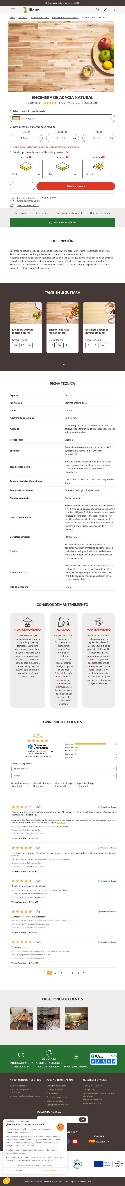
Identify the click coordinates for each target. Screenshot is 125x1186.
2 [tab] (64, 89)
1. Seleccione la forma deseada (27, 111)
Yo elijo (19, 1170)
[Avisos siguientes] (83, 973)
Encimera (22, 17)
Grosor (26, 131)
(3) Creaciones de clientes (62, 222)
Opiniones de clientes (101, 213)
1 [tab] (62, 89)
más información (70, 146)
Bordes (25, 157)
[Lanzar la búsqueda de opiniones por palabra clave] (114, 775)
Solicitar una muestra (28, 205)
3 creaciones (90, 102)
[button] (6, 1180)
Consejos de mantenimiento (69, 213)
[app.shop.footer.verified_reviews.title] (103, 1059)
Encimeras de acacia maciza (65, 17)
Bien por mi (51, 1170)
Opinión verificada (108, 807)
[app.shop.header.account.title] (105, 9)
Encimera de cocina (40, 17)
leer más (61, 822)
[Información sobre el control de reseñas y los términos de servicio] (52, 751)
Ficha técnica (41, 213)
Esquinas (62, 157)
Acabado (98, 157)
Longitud (62, 131)
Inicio (12, 17)
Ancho (99, 131)
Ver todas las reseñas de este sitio (38, 756)
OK (82, 1119)
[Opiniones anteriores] (44, 972)
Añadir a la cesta (75, 186)
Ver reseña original (18, 838)
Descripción (34, 102)
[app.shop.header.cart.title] (113, 9)
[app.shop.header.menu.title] (11, 9)
